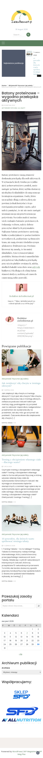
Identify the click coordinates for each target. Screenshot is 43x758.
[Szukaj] (38, 606)
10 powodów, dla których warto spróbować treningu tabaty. (37, 66)
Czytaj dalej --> (9, 581)
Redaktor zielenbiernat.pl (25, 319)
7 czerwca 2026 (9, 546)
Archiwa (6, 668)
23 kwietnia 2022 (9, 105)
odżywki (36, 267)
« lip (20, 654)
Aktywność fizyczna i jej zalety (13, 108)
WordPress (17, 751)
